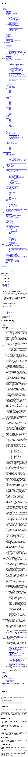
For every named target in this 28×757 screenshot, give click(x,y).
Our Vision (8, 12)
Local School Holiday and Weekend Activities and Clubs (16, 178)
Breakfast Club (12, 171)
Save (12, 755)
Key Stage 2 (14, 231)
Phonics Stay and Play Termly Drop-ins (17, 163)
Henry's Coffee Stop (10, 15)
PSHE (7, 118)
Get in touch (3, 275)
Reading (10, 84)
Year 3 (10, 92)
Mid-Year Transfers (13, 251)
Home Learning (9, 142)
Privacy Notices (9, 41)
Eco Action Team (9, 221)
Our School (5, 9)
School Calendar (9, 166)
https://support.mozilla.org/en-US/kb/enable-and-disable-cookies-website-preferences (18, 651)
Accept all (8, 703)
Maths (7, 97)
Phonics (7, 85)
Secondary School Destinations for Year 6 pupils (16, 54)
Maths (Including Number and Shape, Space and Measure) (17, 80)
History (7, 88)
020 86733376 (7, 284)
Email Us (6, 285)
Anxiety (10, 189)
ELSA (10, 197)
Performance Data (10, 43)
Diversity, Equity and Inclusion (12, 17)
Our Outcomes (6, 42)
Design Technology (10, 126)
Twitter (7, 311)
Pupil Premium (9, 46)
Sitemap (5, 672)
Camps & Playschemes (16, 183)
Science (7, 98)
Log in (4, 266)
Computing (8, 115)
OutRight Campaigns (13, 29)
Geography (8, 107)
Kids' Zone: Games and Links (12, 226)
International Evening (10, 154)
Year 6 (10, 96)
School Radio (9, 214)
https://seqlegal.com (15, 344)
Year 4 (10, 93)
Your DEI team (12, 18)
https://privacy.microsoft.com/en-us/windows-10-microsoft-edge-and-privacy (18, 663)
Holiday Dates (9, 164)
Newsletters (8, 153)
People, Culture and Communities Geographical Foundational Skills (16, 70)
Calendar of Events (13, 22)
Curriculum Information (11, 187)
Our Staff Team (9, 32)
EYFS (7, 60)
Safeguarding (9, 11)
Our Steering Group (13, 26)
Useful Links (9, 211)
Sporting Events (9, 155)
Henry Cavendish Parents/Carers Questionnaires (16, 209)
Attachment (11, 191)
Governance (8, 34)
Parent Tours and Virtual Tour (12, 245)
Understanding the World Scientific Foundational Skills (16, 65)
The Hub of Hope (12, 198)
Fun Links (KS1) (12, 239)
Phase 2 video (12, 86)
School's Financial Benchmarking (13, 40)
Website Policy (9, 681)
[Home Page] (1, 268)
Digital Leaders (9, 220)
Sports (12, 180)
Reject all (3, 703)
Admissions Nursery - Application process (15, 253)
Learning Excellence (7, 58)
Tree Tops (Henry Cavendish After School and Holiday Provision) (18, 174)
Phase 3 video (12, 87)
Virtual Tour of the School (11, 13)
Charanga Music (9, 223)
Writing (10, 82)
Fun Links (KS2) (12, 240)
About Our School (10, 14)
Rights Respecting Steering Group (13, 215)
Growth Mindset (9, 141)
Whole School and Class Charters (16, 28)
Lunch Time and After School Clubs (16, 176)
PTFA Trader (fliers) (13, 205)
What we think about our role (15, 217)
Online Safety (9, 225)
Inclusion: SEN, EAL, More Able (13, 50)
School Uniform (9, 184)
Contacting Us (12, 201)
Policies (7, 35)
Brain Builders (12, 242)
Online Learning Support (11, 143)
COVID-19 (8, 57)
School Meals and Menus (11, 206)
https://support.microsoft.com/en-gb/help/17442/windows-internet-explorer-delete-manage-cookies (18, 657)
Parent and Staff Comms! (14, 20)
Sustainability (9, 56)
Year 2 (10, 91)
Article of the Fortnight (14, 25)
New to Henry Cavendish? (14, 19)
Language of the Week (13, 23)
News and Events (7, 152)
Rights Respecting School (11, 24)
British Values (9, 45)
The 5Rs (8, 31)
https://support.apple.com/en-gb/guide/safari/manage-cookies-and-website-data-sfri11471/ (16, 660)
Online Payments (9, 313)
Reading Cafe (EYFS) (13, 158)
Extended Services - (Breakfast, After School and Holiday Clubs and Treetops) (16, 169)
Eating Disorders (12, 192)
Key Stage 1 (14, 229)
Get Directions (7, 286)
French (7, 116)
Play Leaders (9, 222)
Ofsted (7, 47)
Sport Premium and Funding (12, 48)
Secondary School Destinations (12, 260)
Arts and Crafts (14, 181)
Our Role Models (12, 218)
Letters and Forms (10, 165)
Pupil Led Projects (13, 30)
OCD (10, 193)
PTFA (7, 200)
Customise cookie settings (16, 703)
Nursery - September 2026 (11, 254)
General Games (12, 238)
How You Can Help (13, 203)
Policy (4, 325)
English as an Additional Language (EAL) (18, 52)
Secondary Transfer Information (13, 210)
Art (6, 127)
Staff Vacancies (9, 39)
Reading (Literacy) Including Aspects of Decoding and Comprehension (17, 67)
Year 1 (10, 90)
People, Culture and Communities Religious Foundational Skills (16, 72)
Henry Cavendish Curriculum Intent (13, 59)
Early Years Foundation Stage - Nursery (17, 248)
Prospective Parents (7, 244)
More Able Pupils (12, 53)
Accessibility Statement (11, 678)
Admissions (8, 246)
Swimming (8, 199)
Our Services (9, 37)
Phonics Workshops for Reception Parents (18, 159)
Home (4, 8)
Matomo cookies (7, 732)
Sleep (10, 194)
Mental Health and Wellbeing (12, 188)
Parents (4, 167)
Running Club (12, 172)
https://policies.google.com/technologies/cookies (16, 637)
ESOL (7, 208)
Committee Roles (12, 204)
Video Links (11, 195)
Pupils (4, 212)
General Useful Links (13, 243)
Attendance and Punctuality (12, 186)
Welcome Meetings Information (13, 261)
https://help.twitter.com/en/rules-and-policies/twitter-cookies (14, 629)
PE (6, 130)
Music (7, 129)
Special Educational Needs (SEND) (16, 51)
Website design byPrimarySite (10, 685)
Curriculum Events (10, 156)
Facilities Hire (9, 36)
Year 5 (10, 94)
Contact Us (5, 262)
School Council (9, 216)
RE (6, 131)
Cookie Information (10, 680)
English (7, 81)
